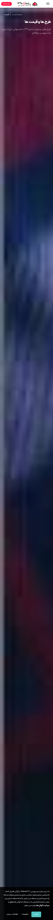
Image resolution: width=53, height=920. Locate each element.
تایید (36, 914)
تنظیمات (25, 914)
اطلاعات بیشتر (12, 914)
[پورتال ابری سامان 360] (27, 4)
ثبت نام (6, 3)
